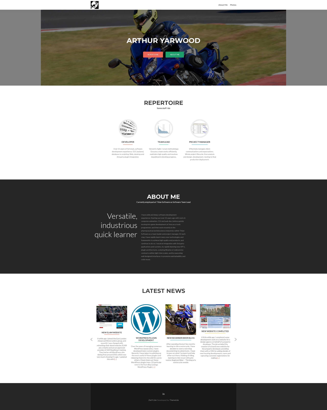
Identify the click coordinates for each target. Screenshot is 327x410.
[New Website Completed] (215, 316)
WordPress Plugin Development (146, 339)
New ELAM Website (112, 332)
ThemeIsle (174, 400)
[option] (163, 337)
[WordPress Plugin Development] (146, 319)
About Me (222, 5)
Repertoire (153, 54)
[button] (92, 339)
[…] (115, 359)
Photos (233, 5)
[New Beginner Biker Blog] (180, 319)
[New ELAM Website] (111, 316)
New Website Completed (215, 331)
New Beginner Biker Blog (181, 338)
